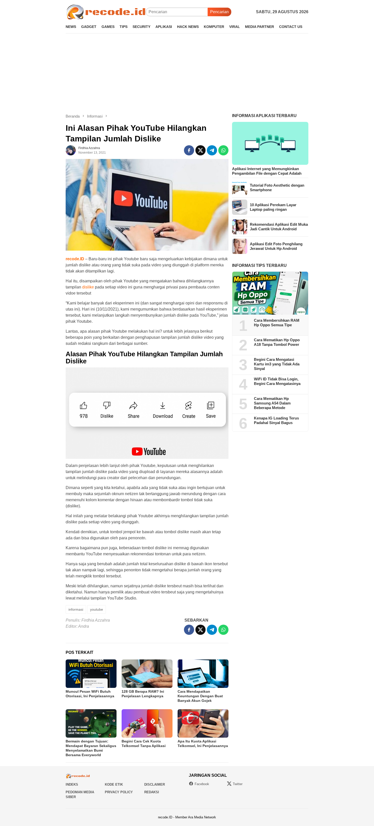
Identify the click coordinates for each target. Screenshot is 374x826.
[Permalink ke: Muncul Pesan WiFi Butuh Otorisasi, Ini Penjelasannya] (91, 673)
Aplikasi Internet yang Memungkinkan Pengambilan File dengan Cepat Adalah (266, 171)
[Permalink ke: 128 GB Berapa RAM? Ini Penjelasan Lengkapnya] (147, 673)
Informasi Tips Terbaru (259, 265)
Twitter (237, 784)
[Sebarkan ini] (189, 150)
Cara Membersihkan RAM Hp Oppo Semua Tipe (276, 322)
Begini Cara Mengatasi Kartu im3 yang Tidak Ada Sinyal (276, 364)
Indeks (72, 784)
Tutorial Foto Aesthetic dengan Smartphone (277, 187)
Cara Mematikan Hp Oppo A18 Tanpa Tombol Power (277, 342)
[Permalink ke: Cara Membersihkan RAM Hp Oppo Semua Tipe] (270, 293)
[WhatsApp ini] (223, 150)
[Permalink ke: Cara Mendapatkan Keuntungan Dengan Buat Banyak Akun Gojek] (203, 673)
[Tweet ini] (200, 150)
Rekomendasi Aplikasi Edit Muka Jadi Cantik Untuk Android (279, 226)
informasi (75, 609)
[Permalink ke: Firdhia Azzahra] (71, 150)
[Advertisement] (187, 73)
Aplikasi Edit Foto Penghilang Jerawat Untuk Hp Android (276, 246)
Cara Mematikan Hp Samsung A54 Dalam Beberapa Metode (272, 403)
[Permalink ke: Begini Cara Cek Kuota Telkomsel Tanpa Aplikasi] (147, 723)
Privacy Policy (119, 792)
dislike (88, 287)
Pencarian (219, 12)
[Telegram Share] (212, 150)
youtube (96, 609)
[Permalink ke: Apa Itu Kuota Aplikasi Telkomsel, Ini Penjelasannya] (203, 723)
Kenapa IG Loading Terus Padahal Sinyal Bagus (276, 420)
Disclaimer (154, 784)
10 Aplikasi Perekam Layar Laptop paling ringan (273, 207)
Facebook (202, 784)
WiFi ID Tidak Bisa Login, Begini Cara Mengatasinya (277, 381)
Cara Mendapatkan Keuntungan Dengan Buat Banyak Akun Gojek (200, 696)
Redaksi (151, 792)
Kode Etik (114, 784)
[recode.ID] (106, 11)
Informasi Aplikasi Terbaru (264, 116)
